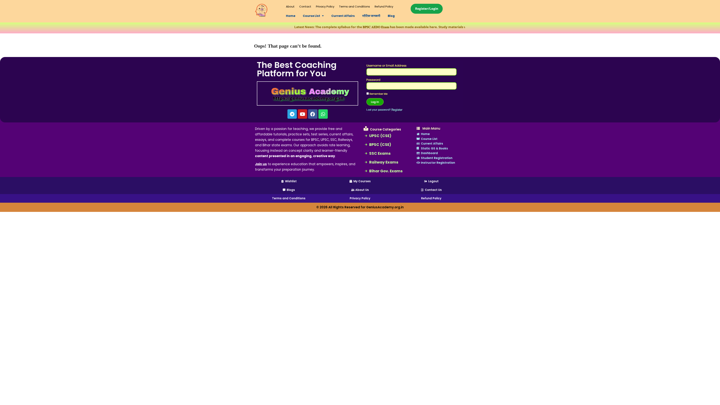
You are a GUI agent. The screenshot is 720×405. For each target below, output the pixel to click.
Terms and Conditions (354, 6)
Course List (311, 16)
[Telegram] (292, 114)
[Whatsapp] (323, 114)
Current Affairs (343, 16)
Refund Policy (384, 6)
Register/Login (426, 8)
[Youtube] (302, 114)
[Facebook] (312, 114)
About (290, 6)
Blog (391, 16)
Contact (305, 6)
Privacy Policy (325, 6)
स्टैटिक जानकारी (371, 16)
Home (290, 16)
